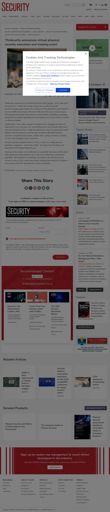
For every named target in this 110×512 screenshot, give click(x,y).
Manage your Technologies (44, 90)
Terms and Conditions (50, 75)
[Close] (85, 53)
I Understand (63, 90)
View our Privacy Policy (60, 84)
